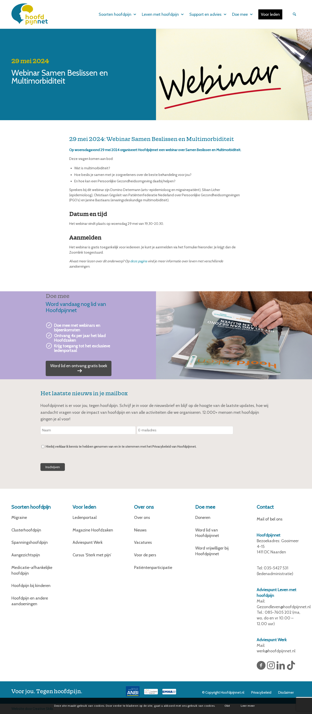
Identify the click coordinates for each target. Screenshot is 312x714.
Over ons (142, 517)
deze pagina (138, 261)
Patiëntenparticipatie (153, 567)
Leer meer (248, 705)
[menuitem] (114, 14)
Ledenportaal (85, 517)
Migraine (19, 517)
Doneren (202, 517)
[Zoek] (294, 14)
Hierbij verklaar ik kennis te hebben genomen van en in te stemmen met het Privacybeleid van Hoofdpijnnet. (121, 446)
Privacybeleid (261, 692)
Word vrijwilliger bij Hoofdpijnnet (212, 551)
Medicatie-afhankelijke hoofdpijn (31, 570)
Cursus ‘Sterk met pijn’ (92, 554)
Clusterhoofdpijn (26, 530)
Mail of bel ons (270, 519)
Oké (227, 705)
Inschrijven (52, 467)
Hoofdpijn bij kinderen (30, 585)
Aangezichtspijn (25, 554)
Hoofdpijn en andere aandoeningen (29, 601)
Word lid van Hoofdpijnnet (207, 533)
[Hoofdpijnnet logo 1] (29, 14)
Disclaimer (286, 692)
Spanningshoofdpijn (29, 542)
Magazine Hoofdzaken (93, 530)
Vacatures (143, 542)
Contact (265, 507)
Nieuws (140, 530)
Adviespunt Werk (88, 542)
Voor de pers (145, 554)
